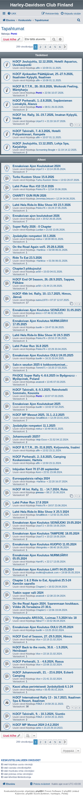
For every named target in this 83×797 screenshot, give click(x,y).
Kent (38, 472)
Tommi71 (41, 367)
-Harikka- (41, 250)
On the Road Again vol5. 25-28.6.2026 (38, 247)
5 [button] (55, 47)
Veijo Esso (41, 439)
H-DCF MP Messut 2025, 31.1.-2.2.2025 (38, 414)
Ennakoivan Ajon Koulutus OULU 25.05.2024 (43, 627)
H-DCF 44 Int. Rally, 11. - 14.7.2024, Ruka (40, 489)
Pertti (14, 33)
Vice (38, 639)
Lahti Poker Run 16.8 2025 (30, 346)
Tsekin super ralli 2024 (28, 592)
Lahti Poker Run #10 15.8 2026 (33, 186)
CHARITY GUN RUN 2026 (29, 195)
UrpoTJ (40, 121)
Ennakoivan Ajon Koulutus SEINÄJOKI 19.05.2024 (47, 522)
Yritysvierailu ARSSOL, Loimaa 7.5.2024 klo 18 (45, 617)
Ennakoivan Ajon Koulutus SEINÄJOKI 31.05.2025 (47, 310)
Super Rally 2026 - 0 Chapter (32, 226)
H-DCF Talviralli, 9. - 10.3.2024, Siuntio (39, 714)
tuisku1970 (42, 300)
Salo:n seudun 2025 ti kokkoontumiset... (40, 364)
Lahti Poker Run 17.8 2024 (30, 502)
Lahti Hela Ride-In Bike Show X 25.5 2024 (41, 511)
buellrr (39, 327)
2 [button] (40, 47)
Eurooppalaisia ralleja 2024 (31, 478)
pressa (40, 492)
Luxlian (39, 229)
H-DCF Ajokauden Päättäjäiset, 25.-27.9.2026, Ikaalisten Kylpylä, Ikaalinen (43, 75)
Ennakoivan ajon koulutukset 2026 (36, 215)
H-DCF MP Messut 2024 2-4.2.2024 (36, 724)
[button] (65, 46)
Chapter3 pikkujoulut (27, 268)
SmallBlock (42, 417)
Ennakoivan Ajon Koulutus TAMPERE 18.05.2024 (46, 533)
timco (39, 313)
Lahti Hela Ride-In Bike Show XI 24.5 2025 (41, 335)
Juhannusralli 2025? (26, 436)
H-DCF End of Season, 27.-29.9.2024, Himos (42, 636)
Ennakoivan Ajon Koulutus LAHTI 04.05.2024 (43, 569)
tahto (38, 727)
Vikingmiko (41, 547)
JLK (38, 218)
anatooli (40, 382)
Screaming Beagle (45, 149)
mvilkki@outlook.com (47, 572)
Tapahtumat (12, 28)
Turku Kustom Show (47, 180)
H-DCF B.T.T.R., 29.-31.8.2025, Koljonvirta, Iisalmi (46, 447)
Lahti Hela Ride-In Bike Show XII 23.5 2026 (42, 205)
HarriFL (40, 561)
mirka (39, 239)
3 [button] (45, 47)
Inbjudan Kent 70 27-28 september (36, 469)
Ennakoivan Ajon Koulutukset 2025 (36, 404)
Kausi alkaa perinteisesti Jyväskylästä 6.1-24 (43, 686)
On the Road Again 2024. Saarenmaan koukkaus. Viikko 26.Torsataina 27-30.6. (46, 605)
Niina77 (40, 620)
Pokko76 (40, 189)
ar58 (38, 271)
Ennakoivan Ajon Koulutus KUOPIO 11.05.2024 (44, 544)
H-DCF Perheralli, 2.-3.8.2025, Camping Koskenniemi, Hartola (39, 458)
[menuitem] (11, 13)
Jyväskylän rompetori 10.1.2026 (34, 236)
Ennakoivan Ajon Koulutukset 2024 (36, 166)
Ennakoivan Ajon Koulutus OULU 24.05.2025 (43, 355)
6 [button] (60, 47)
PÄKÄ (39, 703)
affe (38, 68)
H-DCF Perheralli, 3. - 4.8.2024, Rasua (38, 661)
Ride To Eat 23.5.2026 (27, 257)
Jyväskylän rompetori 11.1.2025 (34, 425)
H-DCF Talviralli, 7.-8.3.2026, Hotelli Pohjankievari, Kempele (37, 132)
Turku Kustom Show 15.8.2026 (33, 177)
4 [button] (50, 47)
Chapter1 (41, 586)
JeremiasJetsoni (45, 198)
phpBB (39, 791)
